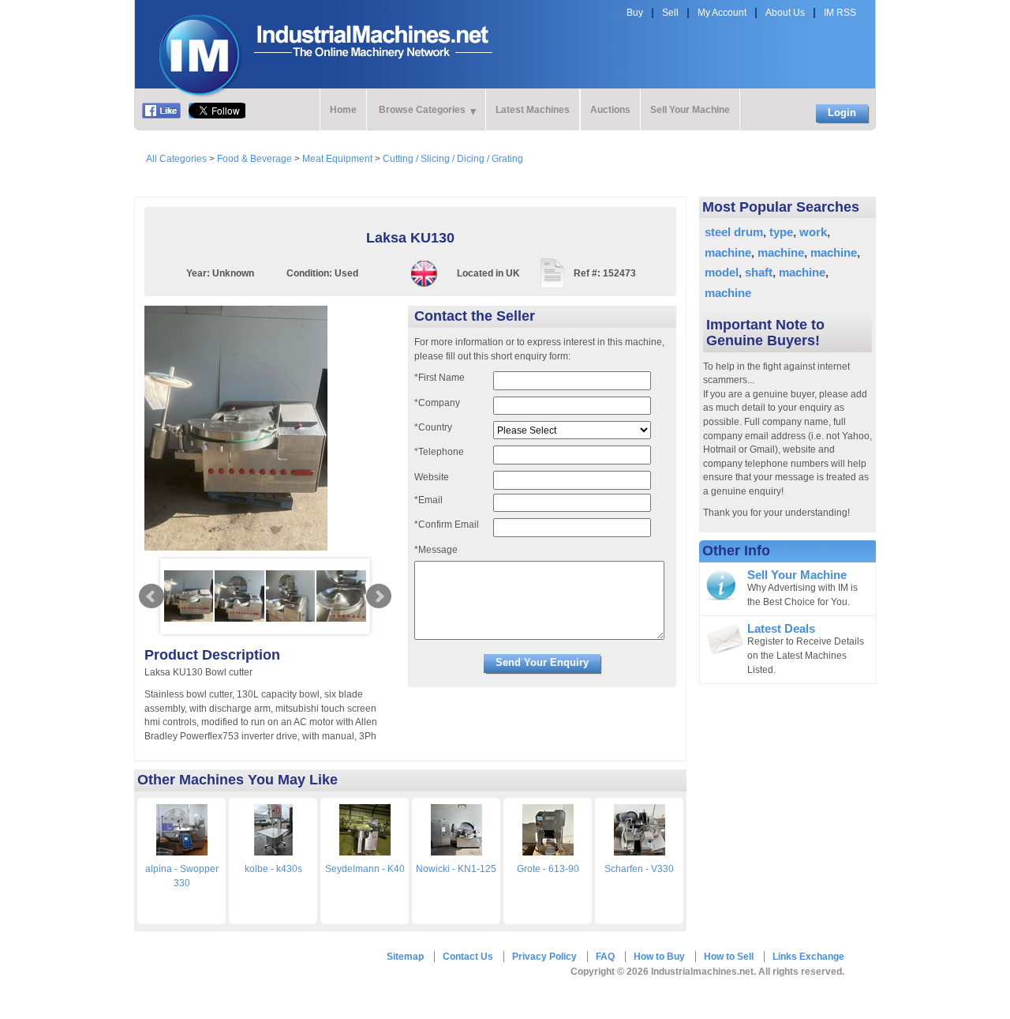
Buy (635, 12)
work (813, 232)
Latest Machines (533, 109)
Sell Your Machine (690, 109)
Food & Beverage (254, 158)
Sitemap (405, 956)
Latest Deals (781, 628)
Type (781, 232)
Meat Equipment (337, 158)
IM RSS (840, 12)
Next (378, 596)
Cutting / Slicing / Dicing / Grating (453, 158)
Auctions (610, 109)
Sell (670, 12)
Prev (151, 596)
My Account (722, 12)
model (722, 272)
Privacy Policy (544, 956)
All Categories (176, 158)
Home (343, 109)
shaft (758, 272)
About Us (785, 12)
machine (728, 252)
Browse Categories (422, 109)
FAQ (605, 956)
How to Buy (659, 956)
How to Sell (729, 956)
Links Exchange (808, 956)
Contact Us (468, 956)
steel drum (734, 232)
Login (842, 112)
